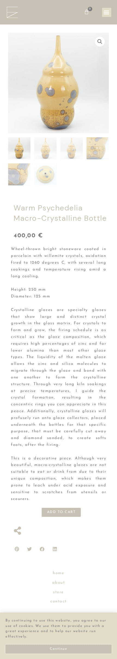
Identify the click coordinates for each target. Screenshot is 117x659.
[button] (107, 12)
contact (58, 601)
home (58, 573)
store (58, 592)
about (58, 583)
